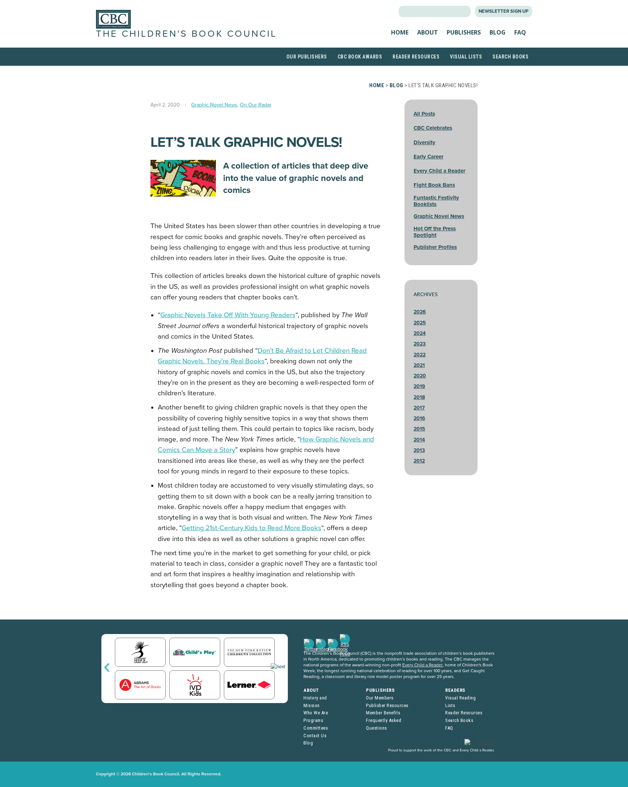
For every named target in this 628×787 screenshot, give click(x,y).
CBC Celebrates (433, 128)
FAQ (520, 32)
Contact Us (314, 735)
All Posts (424, 113)
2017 (419, 408)
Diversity (424, 142)
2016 (419, 418)
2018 (419, 397)
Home (399, 32)
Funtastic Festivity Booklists (436, 200)
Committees (315, 728)
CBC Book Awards (360, 57)
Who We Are (315, 712)
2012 (419, 461)
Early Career (428, 156)
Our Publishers (306, 57)
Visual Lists (466, 57)
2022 (420, 355)
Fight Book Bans (434, 185)
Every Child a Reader (439, 171)
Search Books (510, 57)
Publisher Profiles (435, 247)
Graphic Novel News (214, 105)
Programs (313, 720)
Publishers (464, 32)
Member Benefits (383, 712)
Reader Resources (415, 57)
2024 (420, 333)
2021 (419, 365)
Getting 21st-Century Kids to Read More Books (251, 528)
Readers (455, 690)
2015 (419, 429)
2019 (419, 386)
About (427, 32)
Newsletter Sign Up (503, 11)
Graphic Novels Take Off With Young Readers (227, 315)
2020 (420, 376)
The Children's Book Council (186, 33)
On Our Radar (255, 105)
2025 (420, 323)
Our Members (380, 698)
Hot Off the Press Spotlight (435, 231)
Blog (498, 32)
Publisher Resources (387, 705)
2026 (420, 312)
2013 (419, 450)
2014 (419, 440)
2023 (420, 344)
